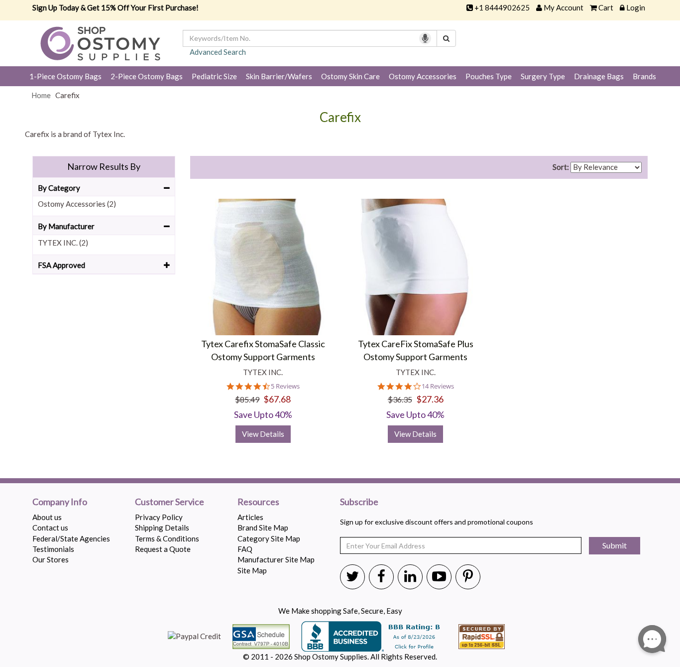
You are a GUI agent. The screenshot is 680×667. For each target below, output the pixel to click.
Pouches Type (488, 76)
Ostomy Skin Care (350, 76)
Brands (644, 76)
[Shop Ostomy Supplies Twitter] (352, 575)
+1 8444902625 (502, 7)
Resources (258, 502)
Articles (250, 517)
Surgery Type (543, 76)
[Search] (446, 38)
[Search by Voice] (425, 38)
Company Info (59, 502)
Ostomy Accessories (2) (77, 203)
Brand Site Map (262, 527)
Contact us (50, 527)
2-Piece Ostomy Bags (147, 76)
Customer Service (169, 502)
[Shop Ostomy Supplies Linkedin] (410, 575)
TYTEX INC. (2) (63, 242)
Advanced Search (218, 51)
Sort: (561, 166)
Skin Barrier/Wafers (279, 76)
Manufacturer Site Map (276, 559)
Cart (605, 7)
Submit (614, 545)
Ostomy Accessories (422, 76)
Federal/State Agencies (71, 538)
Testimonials (53, 548)
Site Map (252, 570)
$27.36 (430, 399)
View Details (263, 433)
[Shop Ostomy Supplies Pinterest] (467, 575)
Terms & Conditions (167, 538)
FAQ (244, 548)
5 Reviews (285, 386)
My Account (563, 7)
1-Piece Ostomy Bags (65, 76)
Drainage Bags (599, 76)
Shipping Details (162, 527)
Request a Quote (163, 548)
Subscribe (359, 502)
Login (635, 7)
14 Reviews (438, 386)
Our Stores (50, 559)
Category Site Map (268, 538)
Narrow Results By (103, 166)
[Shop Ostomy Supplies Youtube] (439, 575)
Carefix (340, 117)
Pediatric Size (214, 76)
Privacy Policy (159, 517)
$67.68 (277, 399)
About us (47, 517)
